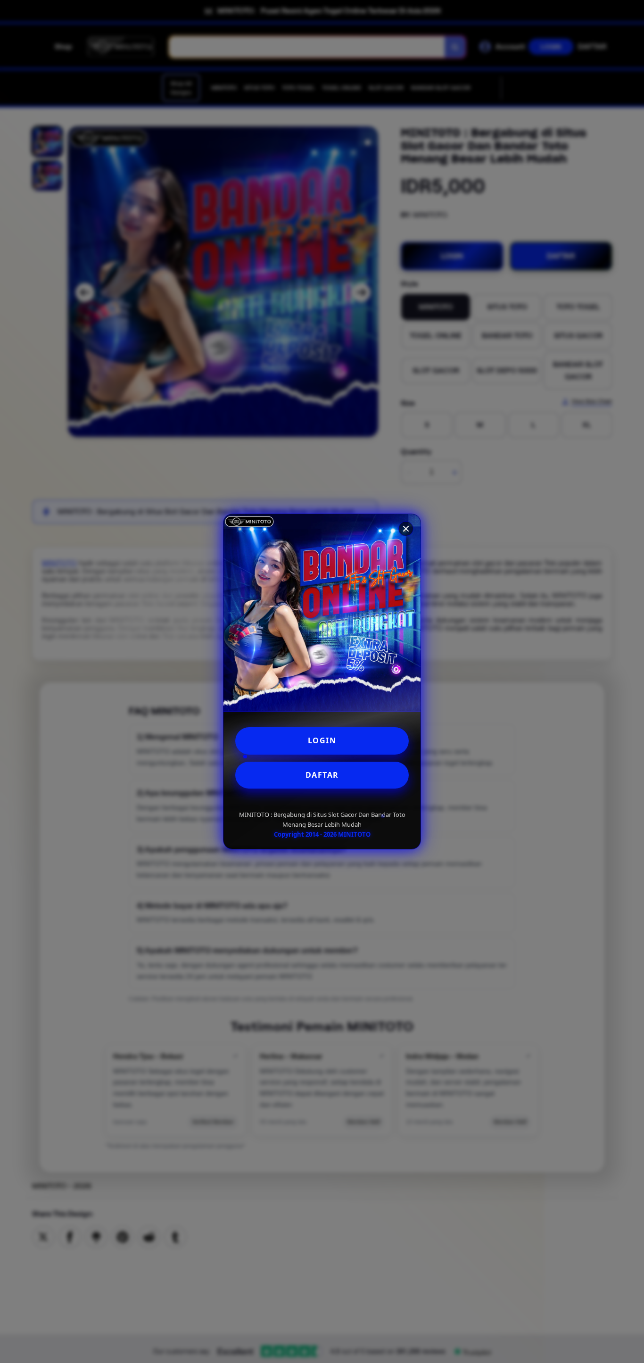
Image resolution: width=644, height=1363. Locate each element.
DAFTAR (322, 775)
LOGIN (322, 740)
